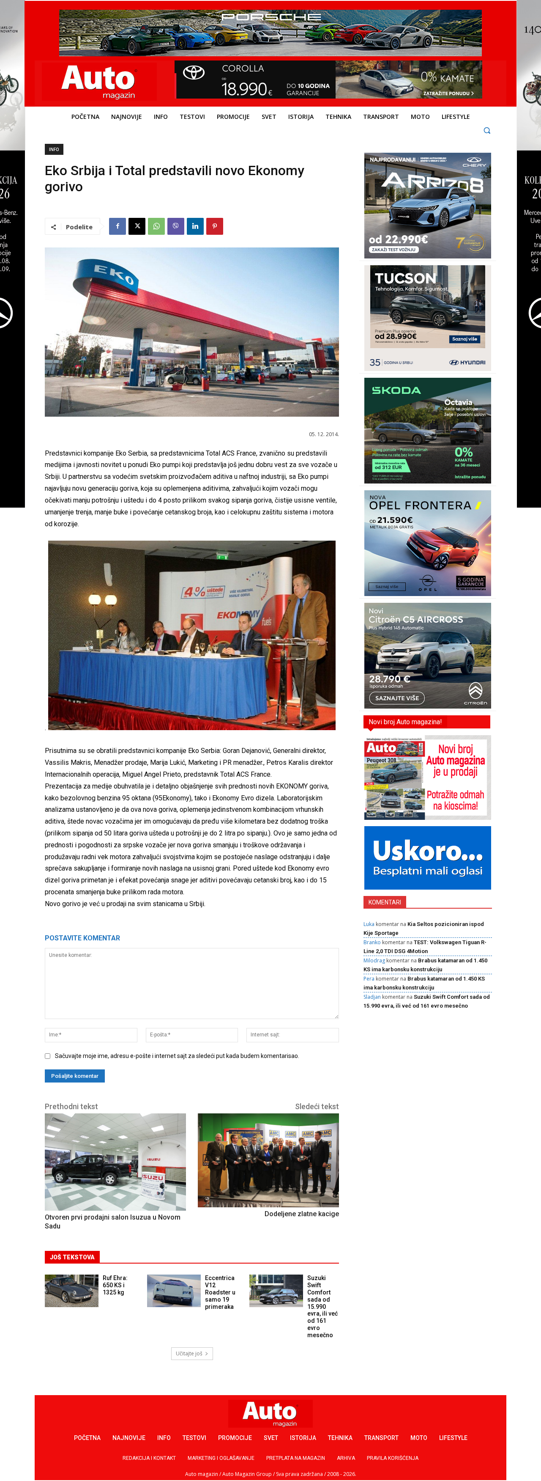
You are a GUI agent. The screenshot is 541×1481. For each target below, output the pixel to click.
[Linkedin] (195, 226)
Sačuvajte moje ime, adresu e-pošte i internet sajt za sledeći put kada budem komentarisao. (177, 1055)
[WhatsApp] (156, 226)
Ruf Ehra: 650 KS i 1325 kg (115, 1285)
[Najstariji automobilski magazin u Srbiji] (99, 82)
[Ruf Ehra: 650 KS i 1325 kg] (71, 1291)
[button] (487, 130)
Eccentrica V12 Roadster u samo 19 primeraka (220, 1292)
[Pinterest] (214, 226)
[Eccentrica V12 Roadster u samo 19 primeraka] (174, 1291)
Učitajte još (189, 1353)
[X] (136, 226)
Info (54, 149)
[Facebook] (117, 226)
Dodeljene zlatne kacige (302, 1214)
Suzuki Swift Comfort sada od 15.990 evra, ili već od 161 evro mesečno (322, 1306)
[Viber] (175, 226)
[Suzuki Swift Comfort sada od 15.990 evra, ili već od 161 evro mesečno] (276, 1291)
